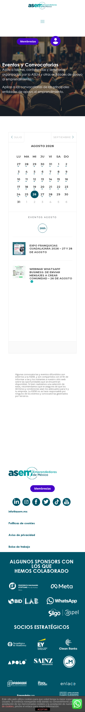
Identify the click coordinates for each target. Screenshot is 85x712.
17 (18, 187)
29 (34, 164)
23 (66, 187)
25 (26, 194)
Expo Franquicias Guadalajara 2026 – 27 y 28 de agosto (50, 249)
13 (42, 179)
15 (58, 179)
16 (66, 179)
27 (19, 164)
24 (19, 194)
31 (50, 164)
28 (26, 164)
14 (50, 179)
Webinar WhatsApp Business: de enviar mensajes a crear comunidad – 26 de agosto (50, 273)
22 (58, 187)
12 (34, 179)
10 (18, 179)
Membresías (28, 41)
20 (42, 187)
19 (34, 187)
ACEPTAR (42, 709)
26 (34, 194)
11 (26, 179)
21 (50, 187)
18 (26, 187)
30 (42, 164)
